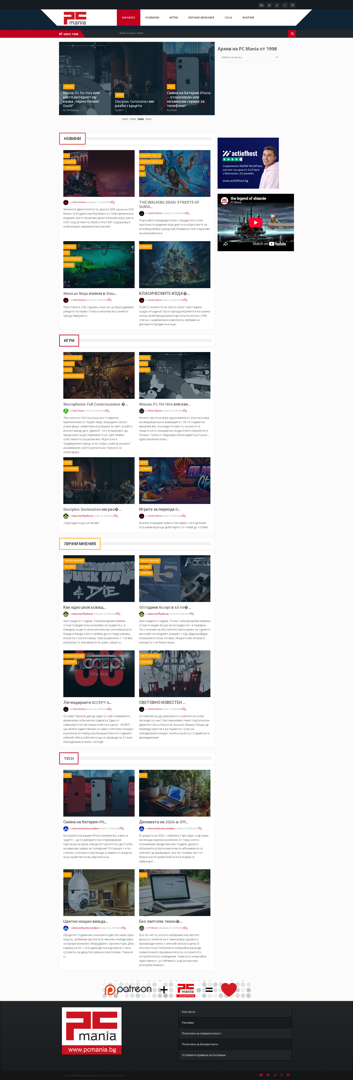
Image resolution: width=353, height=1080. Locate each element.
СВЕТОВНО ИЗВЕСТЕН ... (162, 702)
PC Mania (152, 928)
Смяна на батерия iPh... (85, 822)
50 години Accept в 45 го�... (165, 607)
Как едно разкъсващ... (84, 607)
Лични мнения (201, 17)
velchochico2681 (179, 110)
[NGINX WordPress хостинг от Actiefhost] (248, 163)
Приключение (74, 376)
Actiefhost (119, 1075)
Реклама (188, 1022)
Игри (174, 17)
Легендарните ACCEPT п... (87, 702)
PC (142, 167)
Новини (152, 17)
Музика (69, 566)
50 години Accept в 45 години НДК (133, 103)
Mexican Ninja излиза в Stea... (90, 293)
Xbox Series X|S (73, 259)
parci (69, 110)
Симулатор (72, 167)
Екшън (69, 363)
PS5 (66, 155)
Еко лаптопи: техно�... (160, 921)
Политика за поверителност (202, 1033)
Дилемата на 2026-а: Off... (163, 822)
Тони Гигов (78, 410)
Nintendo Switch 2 (151, 161)
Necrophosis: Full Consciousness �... (95, 404)
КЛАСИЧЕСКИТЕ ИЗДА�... (164, 293)
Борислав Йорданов (82, 516)
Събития (146, 573)
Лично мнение (74, 86)
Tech (228, 17)
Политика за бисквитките (200, 1044)
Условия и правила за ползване (204, 1055)
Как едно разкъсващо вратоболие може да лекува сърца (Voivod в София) (82, 99)
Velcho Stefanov (79, 202)
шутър (145, 369)
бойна (69, 265)
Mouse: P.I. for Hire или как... (164, 404)
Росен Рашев (155, 410)
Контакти (188, 1012)
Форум (248, 17)
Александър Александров (85, 828)
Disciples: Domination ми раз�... (92, 509)
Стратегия (71, 468)
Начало (128, 17)
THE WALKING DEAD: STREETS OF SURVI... (169, 204)
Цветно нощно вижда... (85, 921)
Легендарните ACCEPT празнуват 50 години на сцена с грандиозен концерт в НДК (188, 99)
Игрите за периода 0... (159, 509)
